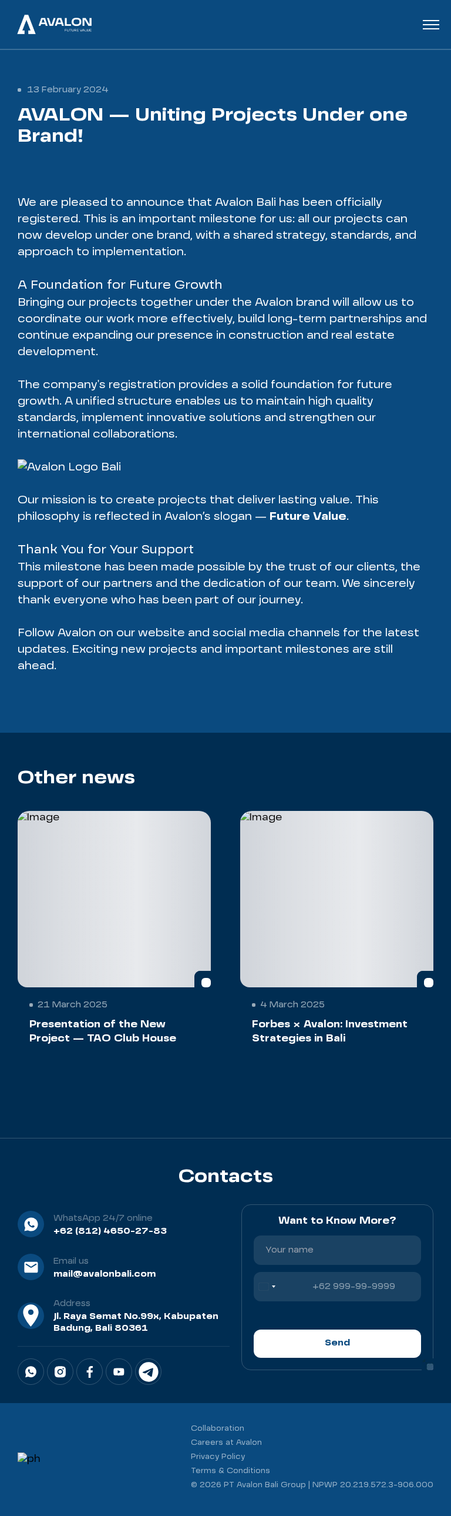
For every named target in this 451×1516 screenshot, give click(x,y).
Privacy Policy (218, 1457)
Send (337, 1343)
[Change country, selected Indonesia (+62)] (266, 1287)
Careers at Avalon (226, 1443)
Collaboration (217, 1428)
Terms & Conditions (230, 1471)
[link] (31, 1371)
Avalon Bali (245, 203)
